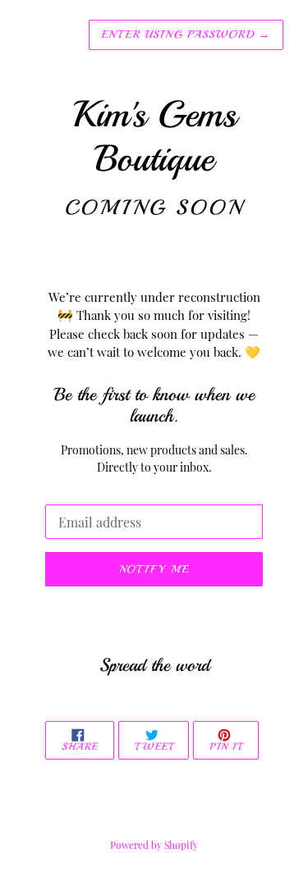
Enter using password (186, 34)
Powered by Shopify (154, 844)
